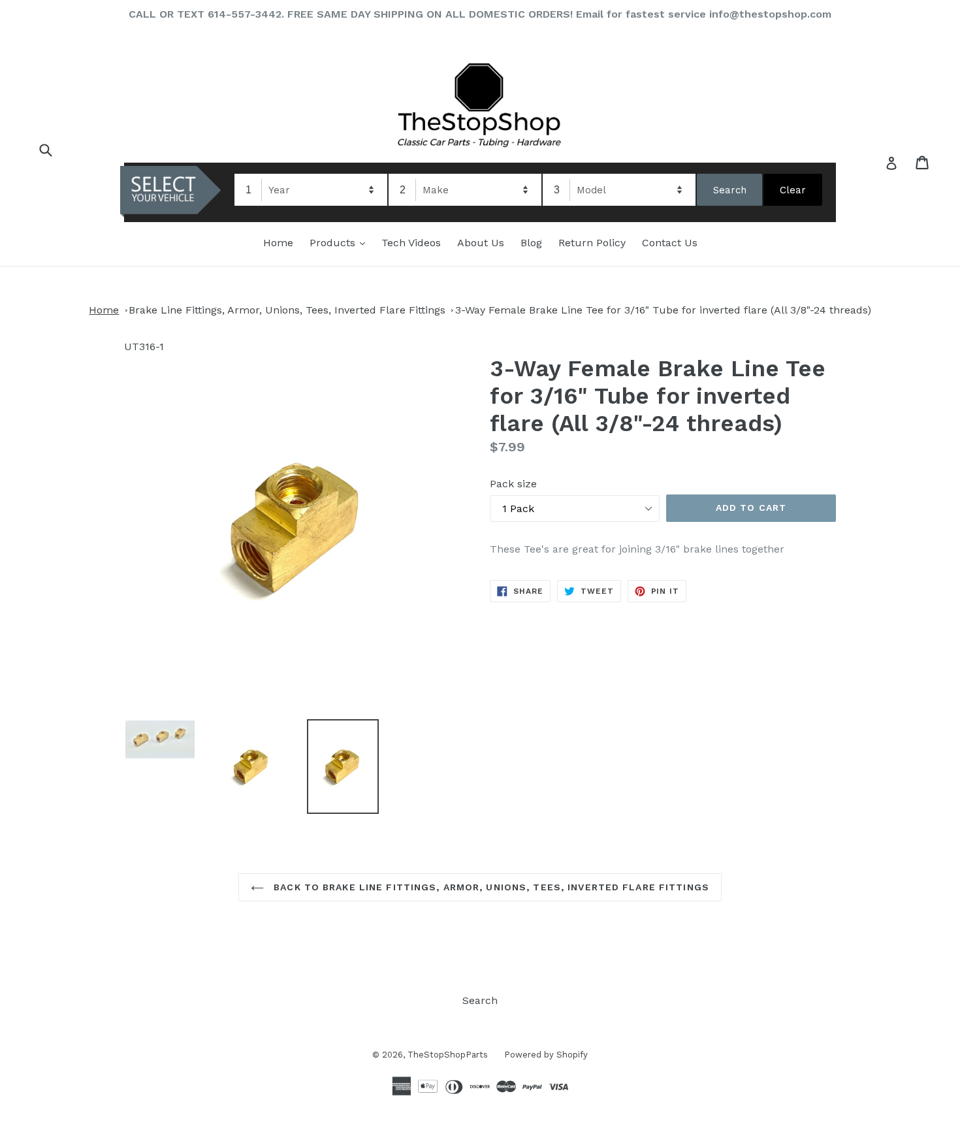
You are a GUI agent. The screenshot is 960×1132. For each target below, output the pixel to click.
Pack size (513, 483)
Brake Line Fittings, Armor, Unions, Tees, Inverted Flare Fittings (287, 310)
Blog (531, 242)
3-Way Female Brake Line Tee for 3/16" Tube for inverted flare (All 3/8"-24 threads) (663, 310)
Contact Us (669, 242)
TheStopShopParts (448, 1054)
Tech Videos (411, 242)
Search (480, 1000)
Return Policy (592, 242)
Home (278, 242)
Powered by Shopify (546, 1054)
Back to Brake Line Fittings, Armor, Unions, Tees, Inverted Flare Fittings (489, 887)
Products (341, 242)
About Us (480, 242)
